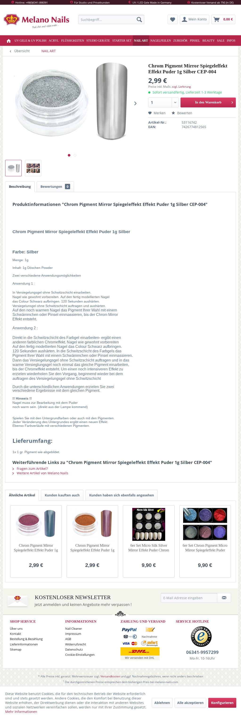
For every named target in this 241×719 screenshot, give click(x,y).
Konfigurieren (222, 702)
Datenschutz (74, 649)
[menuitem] (111, 19)
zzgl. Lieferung (181, 87)
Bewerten (184, 113)
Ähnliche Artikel (22, 495)
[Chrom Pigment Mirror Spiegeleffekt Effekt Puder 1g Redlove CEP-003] (92, 524)
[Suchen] (139, 19)
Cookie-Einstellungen (80, 654)
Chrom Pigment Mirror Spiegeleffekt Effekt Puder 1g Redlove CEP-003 (92, 548)
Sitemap (15, 649)
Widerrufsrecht (75, 644)
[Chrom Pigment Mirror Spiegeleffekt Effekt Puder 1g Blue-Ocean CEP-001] (36, 524)
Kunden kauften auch (62, 495)
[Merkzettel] (173, 19)
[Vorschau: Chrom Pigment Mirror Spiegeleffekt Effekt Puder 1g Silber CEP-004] (13, 168)
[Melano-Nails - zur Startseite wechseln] (37, 22)
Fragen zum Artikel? (32, 468)
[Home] (9, 40)
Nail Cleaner (73, 628)
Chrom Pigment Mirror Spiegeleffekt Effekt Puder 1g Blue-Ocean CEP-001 (36, 548)
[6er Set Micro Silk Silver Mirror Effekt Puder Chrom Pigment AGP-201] (148, 524)
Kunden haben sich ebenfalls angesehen (121, 495)
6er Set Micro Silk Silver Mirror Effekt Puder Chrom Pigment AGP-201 (148, 548)
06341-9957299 (202, 652)
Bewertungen (54, 186)
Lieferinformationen (24, 644)
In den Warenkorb (208, 102)
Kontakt (15, 634)
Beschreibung (20, 186)
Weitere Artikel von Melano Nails (42, 473)
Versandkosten (110, 676)
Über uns (16, 628)
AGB (68, 639)
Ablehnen (162, 702)
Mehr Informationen (21, 711)
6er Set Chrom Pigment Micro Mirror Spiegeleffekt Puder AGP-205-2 (205, 548)
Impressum (73, 634)
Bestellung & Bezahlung (26, 639)
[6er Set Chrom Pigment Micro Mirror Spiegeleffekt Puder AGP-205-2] (205, 524)
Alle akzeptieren (190, 702)
